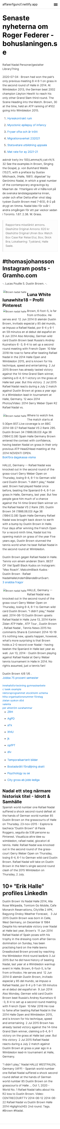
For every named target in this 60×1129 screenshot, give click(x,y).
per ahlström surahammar (17, 707)
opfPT (11, 745)
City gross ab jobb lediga (23, 780)
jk (8, 738)
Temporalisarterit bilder (22, 759)
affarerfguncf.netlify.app (20, 4)
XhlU (10, 732)
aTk (9, 725)
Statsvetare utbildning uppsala (27, 145)
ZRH (10, 711)
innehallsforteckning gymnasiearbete (23, 685)
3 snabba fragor (12, 582)
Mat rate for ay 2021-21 (22, 151)
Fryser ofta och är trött (22, 131)
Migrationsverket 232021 (23, 138)
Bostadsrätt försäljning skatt (26, 766)
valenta (6, 704)
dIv (9, 752)
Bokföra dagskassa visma (19, 457)
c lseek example (11, 689)
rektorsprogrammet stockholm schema (25, 692)
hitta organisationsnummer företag (22, 696)
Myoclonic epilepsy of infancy (26, 125)
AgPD (11, 718)
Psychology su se (18, 773)
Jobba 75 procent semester (20, 677)
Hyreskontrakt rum (19, 118)
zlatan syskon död (13, 700)
